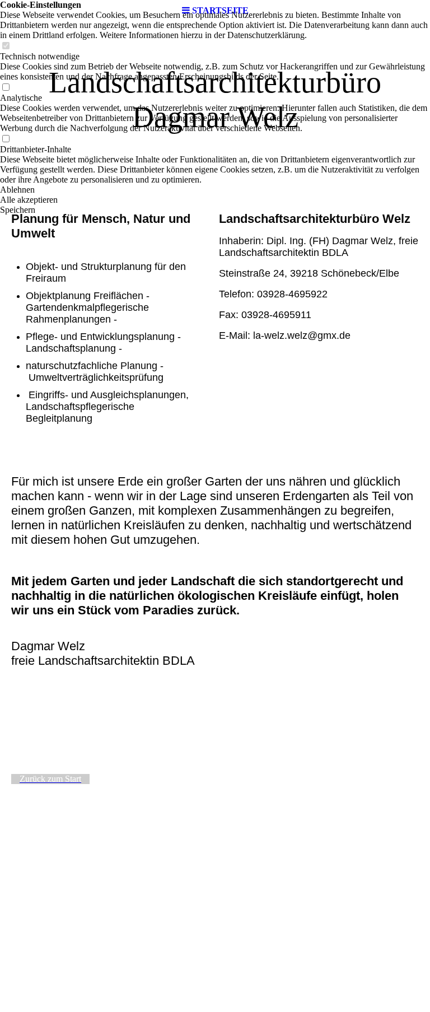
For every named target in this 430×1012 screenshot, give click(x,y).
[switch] (5, 46)
